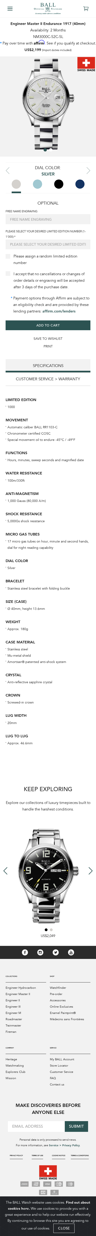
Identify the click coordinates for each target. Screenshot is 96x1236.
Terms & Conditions (80, 1155)
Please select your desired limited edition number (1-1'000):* (46, 234)
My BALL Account (62, 1059)
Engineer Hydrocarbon (21, 988)
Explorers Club (15, 1072)
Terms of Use (37, 1155)
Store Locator (59, 1066)
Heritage (11, 1059)
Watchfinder (58, 988)
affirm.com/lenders (58, 311)
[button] (45, 149)
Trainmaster (13, 1025)
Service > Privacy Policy (64, 1145)
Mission (11, 1078)
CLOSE (64, 1228)
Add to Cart (48, 325)
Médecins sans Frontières (67, 1019)
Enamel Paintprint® (63, 1013)
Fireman (11, 1032)
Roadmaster (14, 1019)
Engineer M (13, 1013)
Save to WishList (48, 338)
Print (48, 346)
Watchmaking (15, 1066)
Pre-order (56, 994)
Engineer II (13, 1000)
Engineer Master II (18, 994)
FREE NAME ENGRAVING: (22, 211)
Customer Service (61, 1072)
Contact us (57, 1084)
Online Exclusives (61, 1007)
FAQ (53, 1078)
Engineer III (13, 1007)
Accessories (58, 1000)
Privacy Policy (16, 1155)
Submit (76, 1126)
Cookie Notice (58, 1155)
